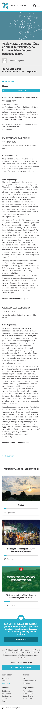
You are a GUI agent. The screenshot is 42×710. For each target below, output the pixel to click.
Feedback (6, 683)
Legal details (28, 696)
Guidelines (6, 691)
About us (5, 678)
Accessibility (28, 698)
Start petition (7, 696)
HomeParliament (29, 681)
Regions (5, 701)
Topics (4, 698)
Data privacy (28, 694)
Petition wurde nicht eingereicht (20, 97)
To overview (9, 81)
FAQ (24, 678)
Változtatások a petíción (16, 138)
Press (4, 681)
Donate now (21, 640)
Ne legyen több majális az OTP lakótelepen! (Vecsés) (21, 550)
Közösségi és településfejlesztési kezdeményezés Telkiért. (21, 596)
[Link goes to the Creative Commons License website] (3, 708)
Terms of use (28, 691)
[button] (34, 6)
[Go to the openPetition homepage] (14, 5)
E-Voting (26, 683)
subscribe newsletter (21, 667)
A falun (21, 505)
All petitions (6, 694)
